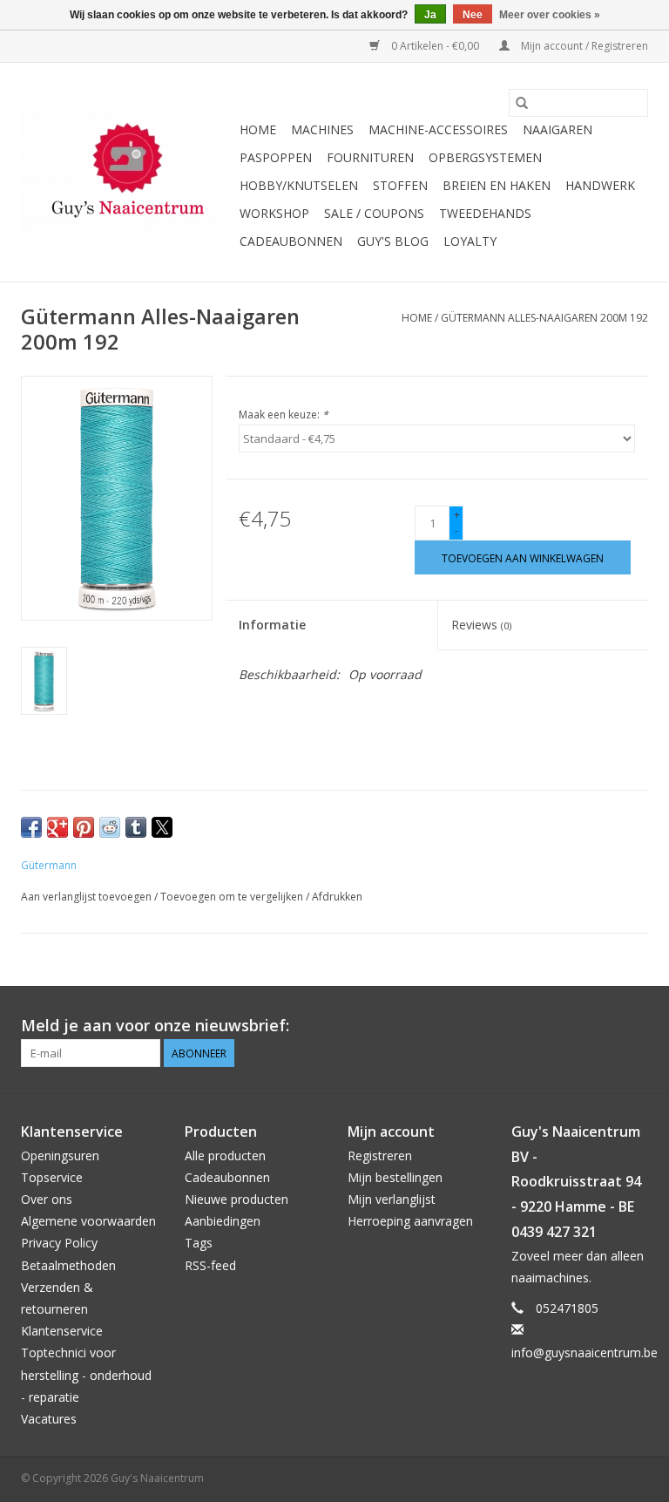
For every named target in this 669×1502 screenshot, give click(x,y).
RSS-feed (210, 1265)
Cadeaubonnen (291, 241)
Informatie (272, 624)
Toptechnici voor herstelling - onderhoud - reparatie (86, 1374)
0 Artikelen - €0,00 (435, 45)
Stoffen (400, 185)
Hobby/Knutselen (299, 185)
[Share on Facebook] (31, 827)
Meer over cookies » (549, 15)
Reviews (481, 624)
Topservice (52, 1177)
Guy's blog (393, 241)
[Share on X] (162, 827)
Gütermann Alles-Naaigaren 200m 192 (544, 317)
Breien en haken (497, 185)
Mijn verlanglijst (392, 1199)
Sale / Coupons (374, 213)
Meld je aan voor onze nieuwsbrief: (155, 1025)
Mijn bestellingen (395, 1177)
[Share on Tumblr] (135, 827)
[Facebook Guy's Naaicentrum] (571, 1026)
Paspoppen (276, 157)
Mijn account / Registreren (583, 45)
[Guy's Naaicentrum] (127, 172)
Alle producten (225, 1155)
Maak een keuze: (283, 414)
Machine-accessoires (438, 129)
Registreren (380, 1155)
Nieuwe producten (236, 1199)
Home (258, 129)
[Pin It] (83, 827)
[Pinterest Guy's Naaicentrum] (603, 1026)
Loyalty (470, 241)
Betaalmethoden (68, 1265)
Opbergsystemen (485, 157)
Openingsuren (60, 1155)
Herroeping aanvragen (410, 1221)
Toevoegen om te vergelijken (233, 896)
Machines (322, 129)
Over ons (46, 1199)
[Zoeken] (522, 103)
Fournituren (370, 157)
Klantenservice (62, 1330)
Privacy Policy (59, 1242)
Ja (430, 15)
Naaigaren (557, 129)
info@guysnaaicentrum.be (584, 1352)
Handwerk (600, 185)
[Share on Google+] (57, 827)
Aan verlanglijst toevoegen (87, 896)
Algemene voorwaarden (88, 1221)
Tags (199, 1242)
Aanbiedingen (222, 1221)
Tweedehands (485, 213)
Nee (473, 15)
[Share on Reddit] (109, 827)
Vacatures (49, 1418)
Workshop (274, 213)
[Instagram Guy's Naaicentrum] (634, 1026)
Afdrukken (337, 896)
